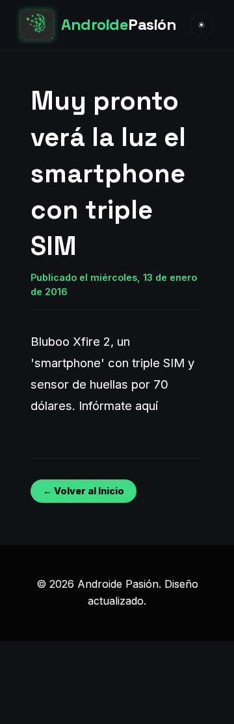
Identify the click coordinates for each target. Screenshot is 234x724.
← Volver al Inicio (83, 490)
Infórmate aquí (118, 405)
